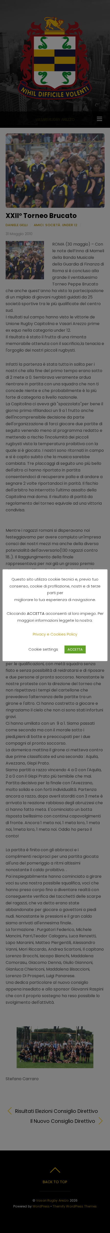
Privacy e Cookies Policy (55, 634)
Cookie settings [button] (43, 649)
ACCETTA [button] (75, 649)
